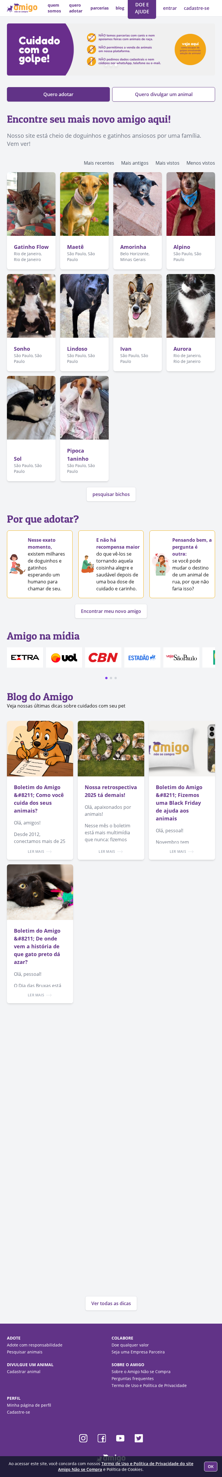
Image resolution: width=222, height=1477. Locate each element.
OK (211, 1466)
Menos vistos (200, 163)
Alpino (181, 246)
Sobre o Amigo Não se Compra (141, 1371)
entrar (170, 8)
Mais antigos (135, 163)
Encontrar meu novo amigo (111, 611)
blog (120, 8)
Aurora (182, 348)
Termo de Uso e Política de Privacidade (149, 1385)
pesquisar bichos (111, 494)
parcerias (99, 8)
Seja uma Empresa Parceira (138, 1352)
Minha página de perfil (29, 1405)
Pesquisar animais (24, 1352)
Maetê (75, 246)
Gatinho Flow (31, 246)
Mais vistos (168, 163)
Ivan (126, 348)
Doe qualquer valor (130, 1345)
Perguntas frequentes (133, 1378)
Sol (18, 458)
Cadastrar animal (23, 1371)
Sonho (22, 348)
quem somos (54, 8)
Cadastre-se (18, 1412)
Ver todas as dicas (111, 1303)
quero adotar (75, 8)
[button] (106, 678)
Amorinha (133, 246)
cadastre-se (196, 8)
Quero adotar (58, 94)
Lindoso (77, 348)
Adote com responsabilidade (34, 1345)
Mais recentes (99, 163)
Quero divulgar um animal (164, 94)
